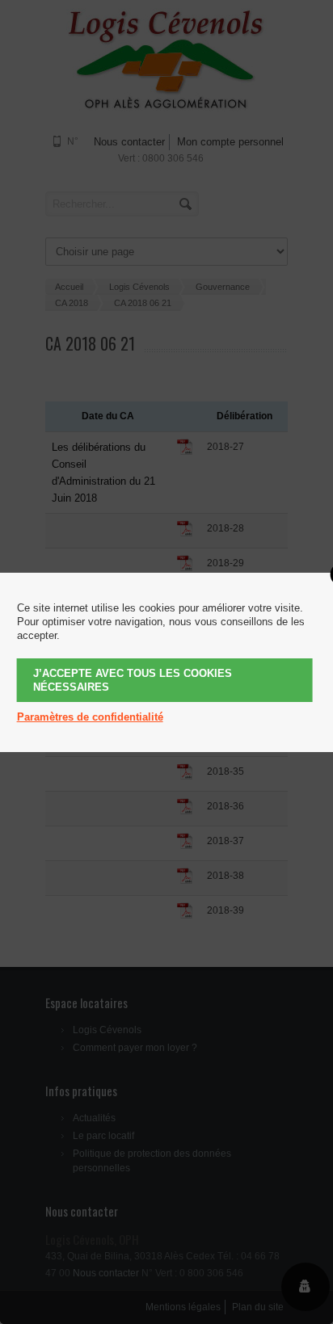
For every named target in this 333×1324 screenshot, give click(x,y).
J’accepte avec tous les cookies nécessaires (132, 680)
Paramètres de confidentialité (90, 717)
